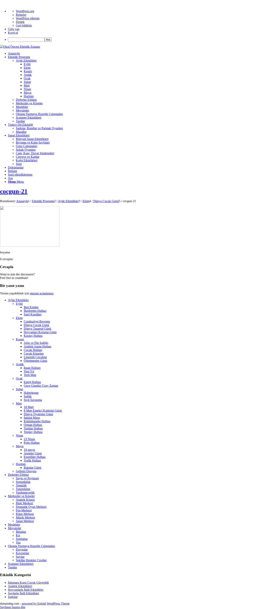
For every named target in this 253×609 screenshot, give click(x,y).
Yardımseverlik (25, 492)
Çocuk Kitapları (34, 353)
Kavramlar (22, 553)
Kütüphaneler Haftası (37, 421)
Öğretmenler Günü (35, 360)
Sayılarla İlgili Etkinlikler (23, 593)
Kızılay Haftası (33, 335)
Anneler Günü (33, 453)
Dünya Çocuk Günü (36, 325)
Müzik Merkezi (25, 517)
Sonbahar (22, 538)
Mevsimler (14, 528)
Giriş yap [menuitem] (13, 29)
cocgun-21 (13, 191)
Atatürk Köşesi (25, 499)
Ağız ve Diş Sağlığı (36, 342)
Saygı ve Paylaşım (27, 478)
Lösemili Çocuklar (35, 357)
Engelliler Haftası (34, 457)
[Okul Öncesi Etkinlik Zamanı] (20, 46)
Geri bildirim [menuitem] (24, 25)
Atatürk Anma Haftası (37, 346)
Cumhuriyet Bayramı (37, 321)
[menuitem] (130, 40)
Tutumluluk (23, 489)
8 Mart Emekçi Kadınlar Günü (43, 410)
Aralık (20, 364)
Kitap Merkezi (25, 514)
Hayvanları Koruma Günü (40, 332)
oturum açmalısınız (41, 293)
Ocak (19, 378)
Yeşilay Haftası (33, 432)
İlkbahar (21, 531)
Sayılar (20, 556)
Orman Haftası (33, 424)
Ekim (19, 318)
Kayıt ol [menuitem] (13, 32)
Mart (19, 403)
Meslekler (14, 524)
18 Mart (29, 407)
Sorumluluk (23, 481)
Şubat (19, 389)
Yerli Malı (30, 375)
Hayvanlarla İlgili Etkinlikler (25, 589)
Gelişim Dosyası (26, 471)
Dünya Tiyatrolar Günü (38, 414)
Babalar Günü (32, 467)
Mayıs (20, 446)
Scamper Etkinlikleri (20, 563)
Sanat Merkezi (25, 521)
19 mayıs (29, 449)
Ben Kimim (31, 307)
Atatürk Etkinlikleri (20, 586)
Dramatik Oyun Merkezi (31, 506)
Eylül (19, 303)
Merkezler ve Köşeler (21, 496)
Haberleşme (31, 392)
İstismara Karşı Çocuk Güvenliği (28, 582)
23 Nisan (29, 439)
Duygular (22, 549)
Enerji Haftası (32, 382)
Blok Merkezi (24, 503)
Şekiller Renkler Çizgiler (31, 560)
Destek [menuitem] (20, 22)
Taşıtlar (12, 567)
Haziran (21, 464)
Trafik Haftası (32, 460)
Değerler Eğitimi (18, 474)
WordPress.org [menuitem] (25, 11)
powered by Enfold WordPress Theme (46, 603)
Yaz (18, 542)
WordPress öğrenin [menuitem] (28, 18)
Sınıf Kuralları (33, 314)
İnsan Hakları (32, 367)
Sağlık (28, 396)
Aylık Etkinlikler (18, 300)
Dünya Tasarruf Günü (37, 328)
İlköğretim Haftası (35, 310)
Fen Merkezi (24, 510)
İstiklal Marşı (32, 417)
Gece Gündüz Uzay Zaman (41, 385)
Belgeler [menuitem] (21, 14)
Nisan (19, 435)
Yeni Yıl (29, 371)
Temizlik (21, 485)
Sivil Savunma (33, 400)
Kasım (20, 339)
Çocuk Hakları (33, 350)
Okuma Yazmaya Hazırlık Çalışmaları (31, 546)
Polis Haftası (32, 442)
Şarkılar (13, 597)
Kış (18, 535)
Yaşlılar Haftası (33, 428)
